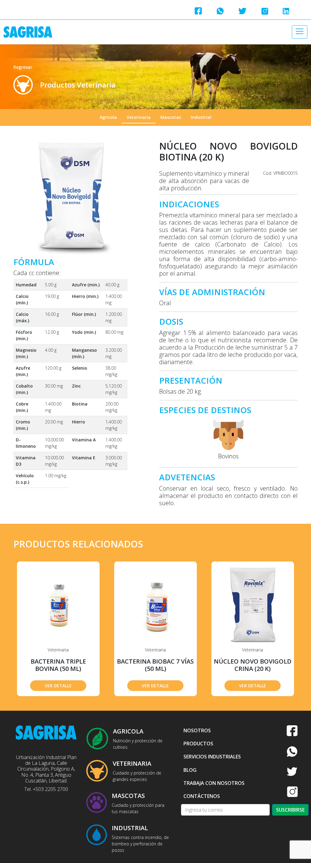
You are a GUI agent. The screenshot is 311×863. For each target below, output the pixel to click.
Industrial (201, 117)
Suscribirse (290, 809)
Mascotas (170, 117)
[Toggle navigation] (299, 32)
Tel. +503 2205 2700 (46, 789)
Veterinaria (139, 117)
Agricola (108, 117)
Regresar (22, 67)
